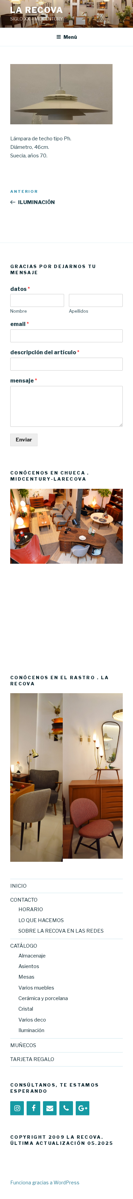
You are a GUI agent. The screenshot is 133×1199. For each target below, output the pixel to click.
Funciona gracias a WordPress (44, 1182)
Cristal (25, 1009)
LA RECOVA (36, 10)
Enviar (24, 440)
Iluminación (31, 1030)
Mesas (26, 977)
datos (20, 289)
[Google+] (82, 1108)
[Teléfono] (66, 1108)
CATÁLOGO (23, 946)
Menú (70, 37)
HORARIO (30, 909)
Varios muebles (36, 988)
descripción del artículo (44, 352)
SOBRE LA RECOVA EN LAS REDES (61, 931)
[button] (15, 574)
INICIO (18, 886)
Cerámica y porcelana (43, 998)
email (19, 324)
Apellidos (78, 311)
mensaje (23, 380)
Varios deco (32, 1020)
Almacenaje (32, 956)
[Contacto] (50, 1108)
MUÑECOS (23, 1045)
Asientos (28, 966)
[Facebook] (33, 1108)
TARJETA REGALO (32, 1059)
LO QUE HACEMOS (41, 920)
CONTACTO (24, 900)
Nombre (18, 311)
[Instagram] (17, 1108)
